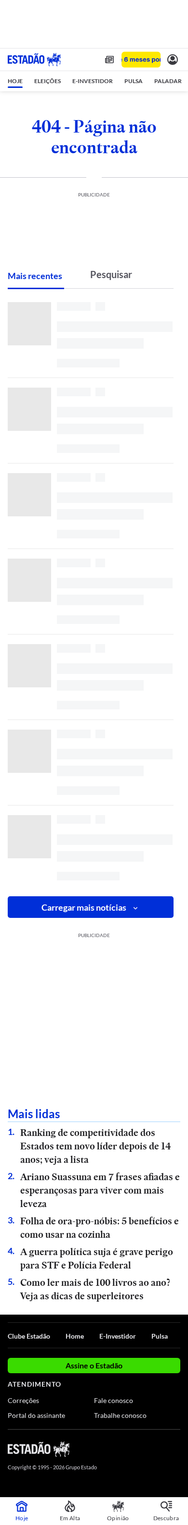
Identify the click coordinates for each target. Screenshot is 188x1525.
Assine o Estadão (94, 1365)
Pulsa (159, 1336)
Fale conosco (113, 1400)
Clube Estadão (29, 1336)
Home (75, 1336)
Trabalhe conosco (120, 1415)
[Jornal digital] (109, 60)
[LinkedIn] (175, 1448)
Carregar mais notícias (83, 907)
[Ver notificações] (172, 60)
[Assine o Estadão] (141, 59)
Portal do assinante (36, 1415)
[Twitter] (140, 1448)
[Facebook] (124, 1448)
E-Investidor (117, 1336)
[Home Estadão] (34, 59)
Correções (23, 1400)
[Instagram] (159, 1448)
